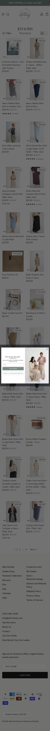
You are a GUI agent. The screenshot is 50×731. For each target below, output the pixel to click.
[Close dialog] (47, 349)
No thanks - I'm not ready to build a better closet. (13, 373)
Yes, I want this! (13, 368)
